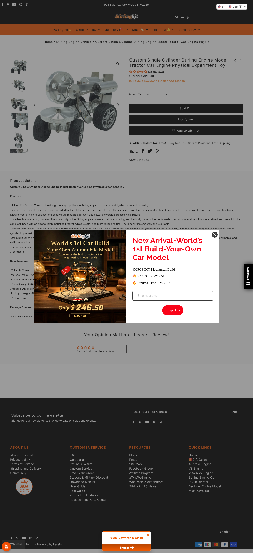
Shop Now (173, 310)
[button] (231, 7)
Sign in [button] (125, 547)
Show (6, 546)
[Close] (214, 234)
